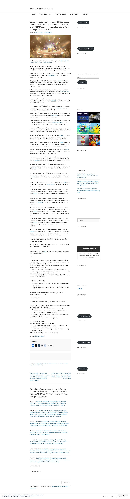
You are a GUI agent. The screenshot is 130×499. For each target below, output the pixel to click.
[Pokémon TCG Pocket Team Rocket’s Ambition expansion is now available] (94, 140)
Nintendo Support (39, 336)
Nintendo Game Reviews (85, 48)
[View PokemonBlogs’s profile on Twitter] (78, 289)
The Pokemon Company (62, 363)
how (45, 251)
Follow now (82, 82)
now (65, 182)
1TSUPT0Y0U (54, 115)
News (36, 363)
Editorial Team (48, 32)
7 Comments (40, 365)
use (59, 81)
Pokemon (53, 363)
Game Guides (74, 14)
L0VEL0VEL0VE (65, 91)
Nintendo (40, 363)
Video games (33, 365)
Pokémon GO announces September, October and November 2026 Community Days (88, 190)
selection (37, 160)
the (61, 81)
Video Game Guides (84, 316)
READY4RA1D (50, 184)
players (61, 135)
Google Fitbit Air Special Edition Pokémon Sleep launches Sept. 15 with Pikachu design (87, 175)
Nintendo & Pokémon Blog (41, 9)
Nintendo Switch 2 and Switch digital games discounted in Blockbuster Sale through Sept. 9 (88, 183)
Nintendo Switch (47, 62)
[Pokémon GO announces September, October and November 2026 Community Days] (83, 128)
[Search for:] (88, 220)
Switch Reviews (60, 14)
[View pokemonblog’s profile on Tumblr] (81, 289)
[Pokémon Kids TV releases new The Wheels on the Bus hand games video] (94, 128)
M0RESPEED (52, 75)
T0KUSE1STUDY (58, 108)
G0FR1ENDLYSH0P (57, 122)
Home (34, 14)
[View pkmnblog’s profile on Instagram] (79, 289)
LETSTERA (53, 100)
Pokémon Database (84, 342)
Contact (85, 14)
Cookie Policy (30, 496)
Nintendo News (45, 14)
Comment (65, 482)
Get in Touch (82, 368)
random (35, 168)
